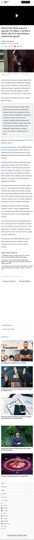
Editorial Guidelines (25, 281)
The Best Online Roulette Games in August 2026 (14, 476)
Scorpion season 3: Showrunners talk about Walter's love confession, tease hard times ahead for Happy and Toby (16, 261)
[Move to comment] (21, 46)
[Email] (18, 46)
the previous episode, (9, 147)
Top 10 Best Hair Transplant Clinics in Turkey (13, 363)
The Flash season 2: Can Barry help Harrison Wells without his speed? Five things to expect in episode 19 (17, 267)
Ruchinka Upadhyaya (8, 41)
